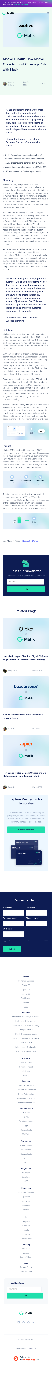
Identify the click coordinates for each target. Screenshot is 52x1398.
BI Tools (26, 1113)
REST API (26, 1134)
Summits (26, 1235)
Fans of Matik (26, 1257)
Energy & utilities (26, 1030)
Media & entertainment (26, 1052)
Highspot (26, 1173)
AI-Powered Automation (26, 1090)
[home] (8, 13)
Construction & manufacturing (26, 1026)
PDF (26, 1159)
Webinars (26, 1226)
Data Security (26, 1272)
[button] (48, 13)
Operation (26, 990)
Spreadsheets (26, 1130)
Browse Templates (26, 830)
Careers (26, 1253)
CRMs (26, 1117)
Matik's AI (26, 1071)
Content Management (26, 1103)
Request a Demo (30, 541)
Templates (26, 1222)
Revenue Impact (26, 1067)
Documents (26, 1150)
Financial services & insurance (26, 1039)
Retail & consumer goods (26, 1034)
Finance (26, 1003)
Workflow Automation (26, 1099)
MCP (26, 1181)
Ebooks (26, 1230)
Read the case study (21, 5)
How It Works (26, 1063)
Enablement (26, 998)
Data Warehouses (26, 1121)
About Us (26, 1249)
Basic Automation (26, 1086)
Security (26, 1076)
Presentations (26, 1146)
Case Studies (26, 1239)
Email (26, 1163)
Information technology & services (26, 1017)
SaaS (26, 1007)
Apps (26, 1126)
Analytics (26, 994)
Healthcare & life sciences (26, 1021)
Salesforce (26, 1177)
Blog (26, 1217)
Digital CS (26, 985)
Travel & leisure (26, 1043)
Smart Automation (26, 1094)
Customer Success (26, 981)
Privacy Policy (26, 1267)
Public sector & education (26, 1047)
